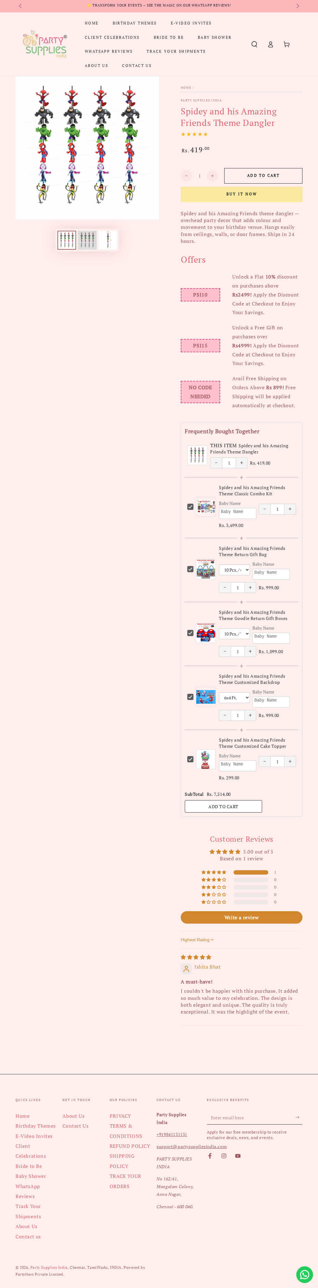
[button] (254, 44)
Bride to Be (29, 1166)
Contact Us (75, 1125)
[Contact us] (304, 1274)
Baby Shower (31, 1176)
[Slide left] (21, 6)
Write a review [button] (242, 917)
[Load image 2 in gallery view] (87, 240)
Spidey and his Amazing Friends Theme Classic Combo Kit (252, 490)
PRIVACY (120, 1115)
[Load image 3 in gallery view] (107, 240)
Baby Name (230, 503)
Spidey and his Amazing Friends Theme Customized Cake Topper (252, 743)
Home (186, 88)
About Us (27, 1226)
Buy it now (241, 194)
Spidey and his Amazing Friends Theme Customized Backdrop (252, 679)
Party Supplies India (201, 100)
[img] (196, 957)
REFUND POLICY (130, 1146)
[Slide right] (297, 6)
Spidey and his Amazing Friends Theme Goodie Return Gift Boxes (253, 615)
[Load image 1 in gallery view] (66, 240)
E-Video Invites (34, 1136)
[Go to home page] (45, 44)
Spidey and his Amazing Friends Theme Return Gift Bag (252, 551)
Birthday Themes (36, 1125)
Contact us (28, 1236)
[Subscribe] (298, 1117)
